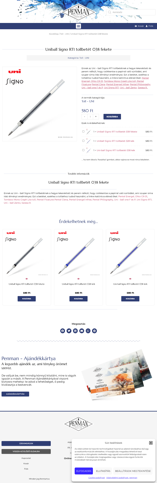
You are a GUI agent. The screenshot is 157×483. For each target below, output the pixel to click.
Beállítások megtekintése (133, 471)
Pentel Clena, (99, 84)
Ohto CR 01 (97, 81)
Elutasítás (103, 471)
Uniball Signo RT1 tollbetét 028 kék (115, 141)
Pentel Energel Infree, (117, 84)
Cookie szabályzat (96, 477)
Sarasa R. (143, 87)
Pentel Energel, (126, 196)
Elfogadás (83, 471)
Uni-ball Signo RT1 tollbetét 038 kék (116, 150)
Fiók (26, 469)
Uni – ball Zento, (128, 87)
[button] (150, 442)
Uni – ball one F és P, (92, 87)
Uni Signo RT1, (111, 87)
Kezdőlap (54, 34)
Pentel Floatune (45, 199)
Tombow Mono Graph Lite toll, (120, 81)
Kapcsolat (26, 458)
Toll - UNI (64, 34)
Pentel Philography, (140, 84)
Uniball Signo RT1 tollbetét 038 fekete (117, 131)
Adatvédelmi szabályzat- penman (121, 477)
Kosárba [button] (26, 299)
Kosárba (112, 116)
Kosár (26, 463)
